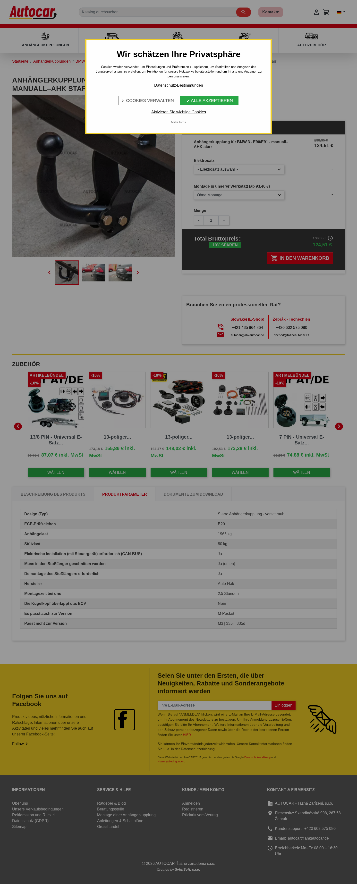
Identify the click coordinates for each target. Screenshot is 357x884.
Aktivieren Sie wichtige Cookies (178, 112)
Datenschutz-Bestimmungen (178, 85)
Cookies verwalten (147, 100)
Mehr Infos (178, 122)
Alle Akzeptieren (209, 100)
